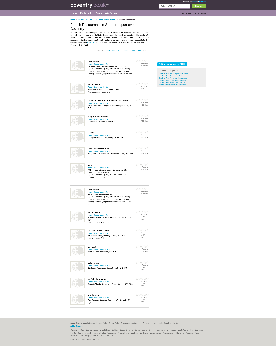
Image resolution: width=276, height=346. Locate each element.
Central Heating (141, 330)
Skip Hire (95, 336)
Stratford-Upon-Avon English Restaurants (173, 74)
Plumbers (190, 333)
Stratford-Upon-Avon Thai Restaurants (172, 84)
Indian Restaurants (92, 333)
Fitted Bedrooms (196, 330)
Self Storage (85, 336)
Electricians (172, 330)
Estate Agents (183, 330)
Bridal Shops (105, 330)
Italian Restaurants (109, 333)
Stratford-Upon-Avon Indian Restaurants (173, 76)
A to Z (139, 50)
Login (194, 1)
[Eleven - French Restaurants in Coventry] (77, 142)
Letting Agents (155, 333)
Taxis (102, 336)
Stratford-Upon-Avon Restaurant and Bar (173, 82)
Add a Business (76, 326)
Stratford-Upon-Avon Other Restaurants (173, 80)
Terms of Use (148, 323)
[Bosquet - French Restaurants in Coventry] (77, 256)
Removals (74, 336)
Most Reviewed (129, 50)
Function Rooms (77, 333)
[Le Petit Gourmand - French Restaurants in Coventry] (77, 288)
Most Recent (110, 50)
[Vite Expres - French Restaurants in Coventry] (77, 304)
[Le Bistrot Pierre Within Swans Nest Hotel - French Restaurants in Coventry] (77, 109)
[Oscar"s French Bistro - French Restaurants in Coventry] (77, 240)
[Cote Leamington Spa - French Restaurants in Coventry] (77, 158)
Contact (92, 323)
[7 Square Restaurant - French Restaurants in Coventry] (77, 125)
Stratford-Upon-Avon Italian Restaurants (173, 78)
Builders (115, 330)
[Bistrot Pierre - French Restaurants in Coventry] (77, 93)
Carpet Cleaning (126, 330)
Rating (119, 50)
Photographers (169, 333)
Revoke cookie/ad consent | (132, 323)
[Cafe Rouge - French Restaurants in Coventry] (77, 70)
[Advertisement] (181, 39)
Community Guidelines (163, 323)
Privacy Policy (101, 323)
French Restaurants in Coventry (100, 64)
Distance (146, 50)
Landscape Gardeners (140, 333)
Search (198, 6)
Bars (82, 330)
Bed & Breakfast (92, 330)
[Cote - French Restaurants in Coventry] (77, 174)
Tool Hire (109, 336)
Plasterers (180, 333)
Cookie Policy (114, 323)
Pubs (197, 333)
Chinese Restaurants (157, 330)
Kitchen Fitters (123, 333)
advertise (90, 42)
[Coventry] (89, 6)
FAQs (175, 323)
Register (202, 1)
